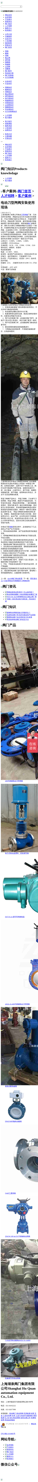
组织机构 (8, 43)
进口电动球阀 (15, 1418)
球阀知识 (8, 92)
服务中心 (8, 28)
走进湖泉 (8, 17)
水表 (13, 1415)
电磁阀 (7, 64)
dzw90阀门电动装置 (15, 578)
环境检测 (27, 1413)
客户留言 (8, 121)
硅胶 (32, 1413)
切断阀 (7, 69)
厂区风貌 (8, 41)
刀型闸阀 (24, 215)
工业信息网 (7, 1415)
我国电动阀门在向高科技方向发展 (19, 617)
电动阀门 (12, 1413)
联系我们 (8, 30)
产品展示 (8, 19)
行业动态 (8, 83)
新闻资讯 (8, 21)
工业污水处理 (21, 1415)
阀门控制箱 (9, 75)
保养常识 (8, 130)
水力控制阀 (9, 77)
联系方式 (8, 134)
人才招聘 (8, 26)
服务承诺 (8, 126)
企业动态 (8, 81)
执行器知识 (9, 98)
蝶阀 (6, 53)
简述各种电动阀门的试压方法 (18, 619)
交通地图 (8, 136)
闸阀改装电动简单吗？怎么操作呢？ (20, 592)
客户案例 (8, 117)
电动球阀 (19, 1413)
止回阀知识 (9, 105)
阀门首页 (24, 191)
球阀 (6, 55)
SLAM (7, 1418)
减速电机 (29, 1415)
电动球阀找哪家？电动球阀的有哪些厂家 (22, 594)
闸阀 (6, 51)
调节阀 (7, 60)
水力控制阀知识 (11, 111)
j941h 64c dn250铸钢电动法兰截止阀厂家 (22, 597)
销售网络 (8, 123)
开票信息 (8, 138)
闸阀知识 (8, 87)
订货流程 (8, 128)
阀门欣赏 (8, 47)
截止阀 (7, 58)
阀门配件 (8, 71)
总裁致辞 (8, 36)
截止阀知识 (9, 94)
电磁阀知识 (9, 100)
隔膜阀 (7, 62)
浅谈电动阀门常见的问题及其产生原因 (21, 615)
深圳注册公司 (25, 1418)
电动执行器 (9, 73)
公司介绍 (8, 34)
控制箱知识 (9, 103)
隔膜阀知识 (9, 107)
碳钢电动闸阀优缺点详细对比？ (18, 612)
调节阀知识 (9, 96)
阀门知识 (8, 24)
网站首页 (8, 15)
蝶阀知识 (8, 89)
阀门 (29, 223)
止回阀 (7, 66)
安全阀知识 (9, 109)
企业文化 (8, 38)
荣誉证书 (8, 45)
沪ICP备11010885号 (8, 1434)
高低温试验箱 (10, 1420)
